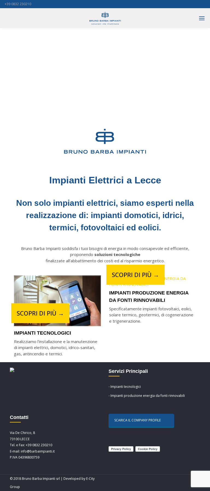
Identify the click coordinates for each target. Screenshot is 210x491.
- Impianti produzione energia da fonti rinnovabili (147, 395)
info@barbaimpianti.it (38, 451)
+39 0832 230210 (18, 4)
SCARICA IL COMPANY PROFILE (137, 420)
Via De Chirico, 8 (22, 432)
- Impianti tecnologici (125, 386)
